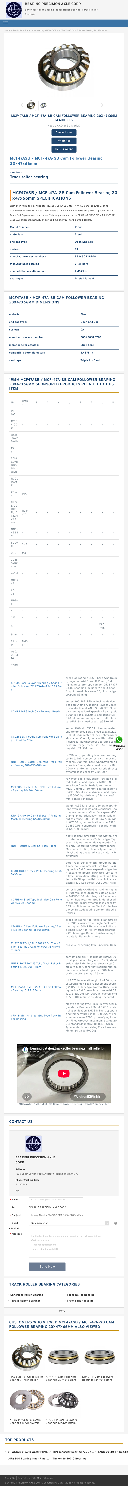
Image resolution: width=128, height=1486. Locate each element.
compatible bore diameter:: (28, 271)
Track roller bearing (34, 30)
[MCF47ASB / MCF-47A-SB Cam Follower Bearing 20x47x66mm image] (64, 67)
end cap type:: (19, 242)
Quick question (14, 1226)
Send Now (47, 1267)
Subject (15, 1215)
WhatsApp (64, 141)
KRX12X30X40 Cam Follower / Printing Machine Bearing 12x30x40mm (36, 817)
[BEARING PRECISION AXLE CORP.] (14, 9)
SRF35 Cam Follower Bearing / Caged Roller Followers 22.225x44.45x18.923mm (36, 686)
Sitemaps (48, 1478)
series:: (15, 249)
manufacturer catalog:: (25, 264)
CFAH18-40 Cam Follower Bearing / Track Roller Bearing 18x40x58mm (36, 928)
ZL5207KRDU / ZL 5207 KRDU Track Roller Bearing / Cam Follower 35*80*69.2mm (36, 947)
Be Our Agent (64, 149)
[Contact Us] (119, 743)
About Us (10, 1478)
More (62, 1311)
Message (16, 1234)
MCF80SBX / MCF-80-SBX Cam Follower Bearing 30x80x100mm (36, 789)
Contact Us (24, 1478)
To (13, 1207)
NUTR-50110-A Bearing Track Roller (33, 846)
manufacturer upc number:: (28, 256)
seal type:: (17, 278)
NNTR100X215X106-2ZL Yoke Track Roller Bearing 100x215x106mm (36, 763)
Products (17, 30)
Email (14, 1199)
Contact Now (64, 132)
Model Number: (20, 227)
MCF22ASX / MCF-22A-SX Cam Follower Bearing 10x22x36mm (36, 989)
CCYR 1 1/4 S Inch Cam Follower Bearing (36, 711)
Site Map (37, 1478)
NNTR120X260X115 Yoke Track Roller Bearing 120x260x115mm (36, 965)
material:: (16, 234)
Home (7, 30)
